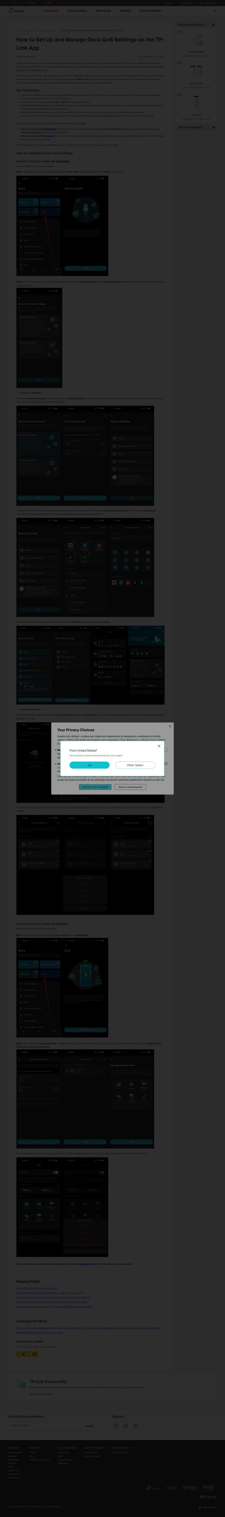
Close (159, 746)
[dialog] (112, 758)
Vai (89, 765)
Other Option (135, 765)
